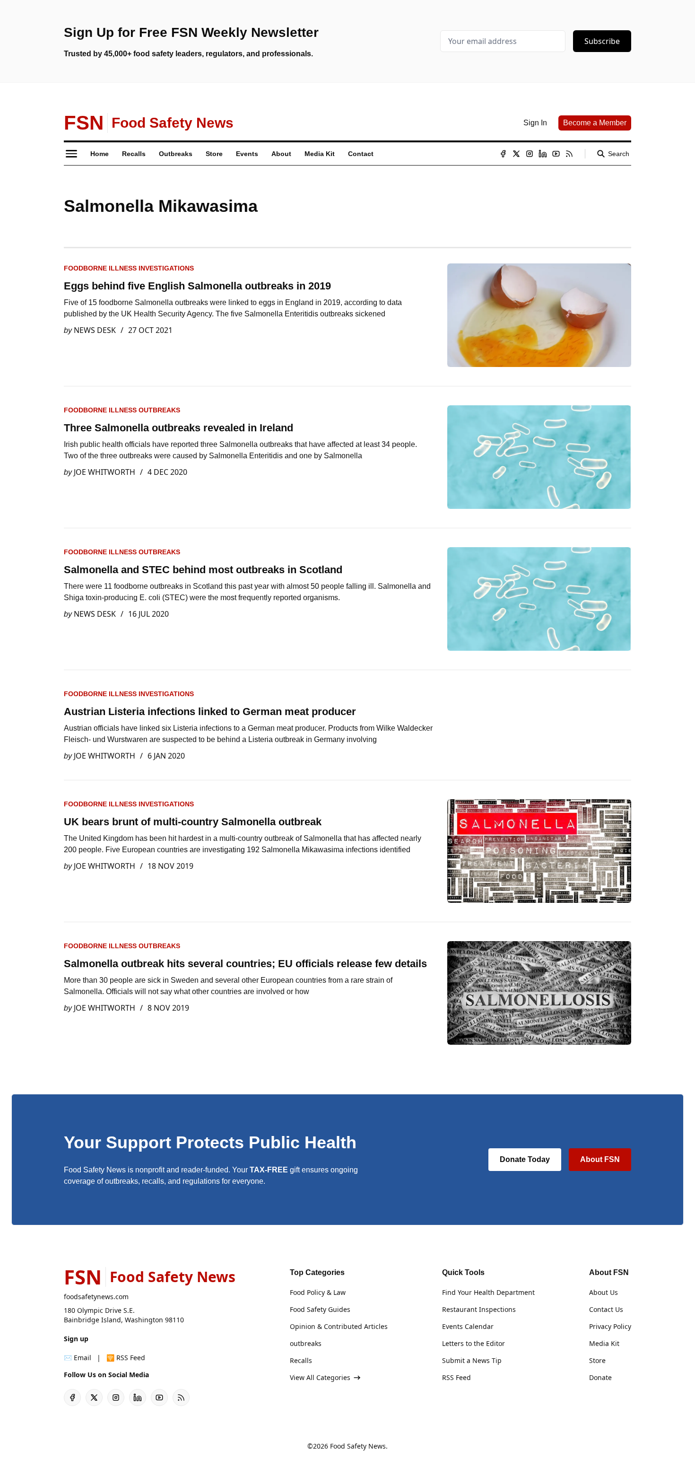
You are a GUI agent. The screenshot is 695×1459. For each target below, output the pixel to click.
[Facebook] (503, 153)
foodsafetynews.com (96, 1296)
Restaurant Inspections (479, 1309)
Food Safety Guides (320, 1309)
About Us (603, 1292)
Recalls (301, 1360)
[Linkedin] (543, 153)
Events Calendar (468, 1326)
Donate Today (525, 1159)
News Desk (95, 330)
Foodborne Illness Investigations (129, 268)
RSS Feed (456, 1377)
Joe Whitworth (104, 472)
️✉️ (77, 1357)
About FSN (600, 1159)
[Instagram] (529, 153)
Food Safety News (358, 1446)
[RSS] (569, 153)
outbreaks (305, 1343)
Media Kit (604, 1343)
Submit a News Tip (472, 1360)
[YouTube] (556, 153)
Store (597, 1360)
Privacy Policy (610, 1326)
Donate (600, 1377)
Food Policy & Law (318, 1292)
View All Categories (320, 1377)
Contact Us (606, 1309)
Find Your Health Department (488, 1292)
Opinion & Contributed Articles (339, 1326)
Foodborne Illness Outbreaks (122, 410)
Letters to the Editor (473, 1343)
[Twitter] (516, 153)
